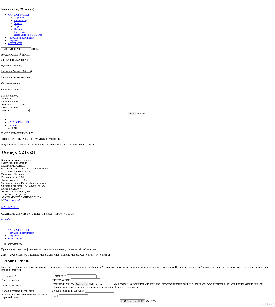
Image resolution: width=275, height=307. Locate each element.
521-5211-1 (10, 207)
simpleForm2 (267, 304)
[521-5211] (10, 200)
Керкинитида (21, 20)
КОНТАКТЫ (15, 43)
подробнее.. (7, 219)
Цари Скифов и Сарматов (28, 34)
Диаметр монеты (61, 280)
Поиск (132, 114)
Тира (16, 26)
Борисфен (19, 32)
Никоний (19, 29)
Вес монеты (59, 276)
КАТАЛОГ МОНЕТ (18, 14)
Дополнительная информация (68, 290)
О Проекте (13, 40)
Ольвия (18, 23)
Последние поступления (21, 37)
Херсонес (19, 17)
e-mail (55, 296)
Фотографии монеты (63, 283)
